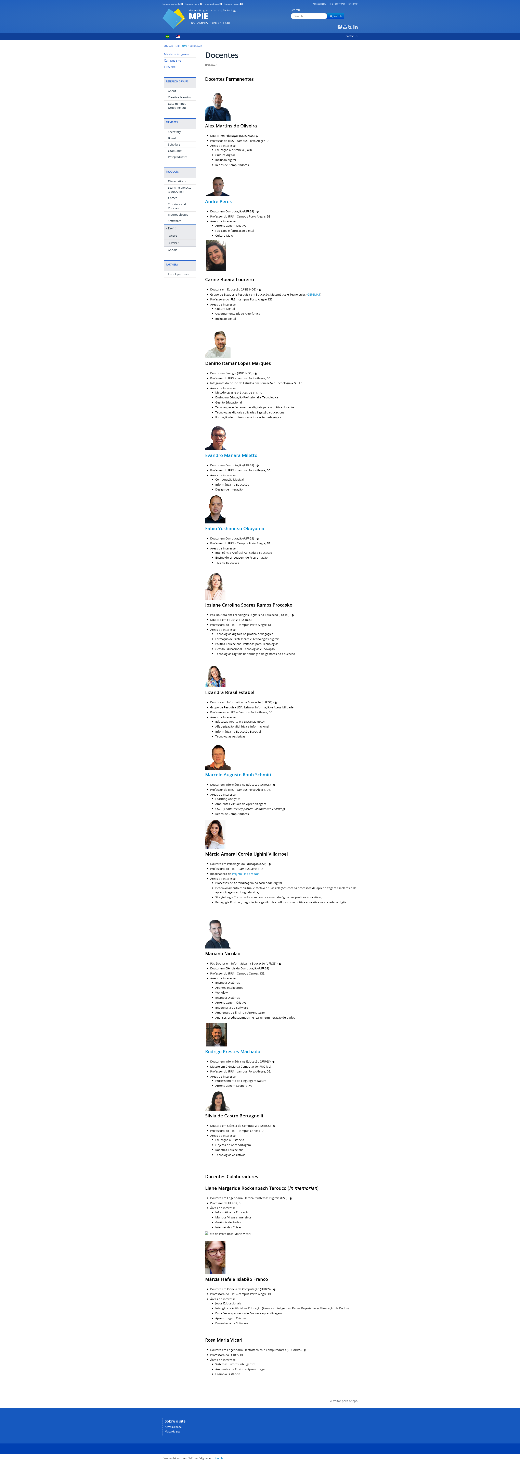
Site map (353, 3)
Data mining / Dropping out (177, 106)
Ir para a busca (213, 4)
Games (172, 198)
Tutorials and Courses (177, 206)
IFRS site (170, 67)
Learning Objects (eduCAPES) (179, 190)
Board (172, 138)
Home (184, 46)
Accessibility (319, 3)
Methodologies (178, 214)
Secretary (174, 132)
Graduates (175, 151)
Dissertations (177, 181)
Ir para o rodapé (233, 4)
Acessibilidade (173, 1427)
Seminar (174, 242)
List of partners (178, 274)
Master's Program (176, 54)
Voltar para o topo (345, 1401)
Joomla (219, 1458)
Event (172, 228)
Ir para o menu (193, 4)
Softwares (174, 221)
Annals (172, 250)
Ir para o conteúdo (172, 4)
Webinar (174, 235)
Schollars (174, 144)
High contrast (337, 3)
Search (295, 10)
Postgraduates (177, 157)
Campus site (172, 60)
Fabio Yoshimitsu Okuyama (234, 528)
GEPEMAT (313, 294)
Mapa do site (172, 1431)
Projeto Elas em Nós (245, 874)
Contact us (352, 36)
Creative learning (179, 97)
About (172, 91)
